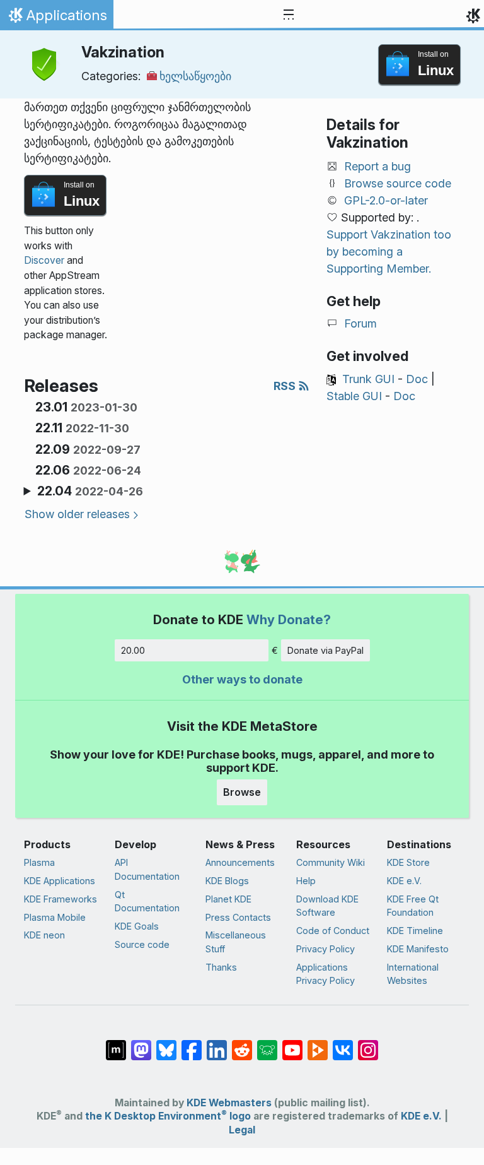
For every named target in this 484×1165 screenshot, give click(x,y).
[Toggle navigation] (289, 15)
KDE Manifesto (418, 948)
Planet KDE (228, 899)
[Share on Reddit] (242, 1044)
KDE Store (408, 862)
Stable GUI (354, 396)
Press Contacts (238, 917)
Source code (142, 944)
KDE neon (44, 935)
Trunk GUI (368, 379)
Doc (417, 379)
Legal (242, 1130)
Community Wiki (330, 862)
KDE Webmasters (229, 1103)
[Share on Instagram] (368, 1044)
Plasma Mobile (55, 917)
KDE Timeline (415, 930)
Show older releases (77, 514)
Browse (242, 792)
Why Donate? (288, 619)
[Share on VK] (343, 1044)
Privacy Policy (325, 948)
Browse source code (397, 183)
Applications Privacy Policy (325, 974)
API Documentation (147, 869)
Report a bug (377, 166)
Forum (360, 323)
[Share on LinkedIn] (217, 1044)
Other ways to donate (242, 679)
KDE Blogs (227, 880)
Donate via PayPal (325, 650)
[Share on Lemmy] (267, 1044)
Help (306, 880)
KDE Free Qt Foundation (413, 906)
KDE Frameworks (60, 899)
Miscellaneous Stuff (235, 942)
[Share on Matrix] (116, 1044)
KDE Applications (59, 880)
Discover (44, 260)
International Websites (413, 974)
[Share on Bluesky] (166, 1044)
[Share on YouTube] (292, 1044)
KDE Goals (137, 926)
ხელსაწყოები (195, 76)
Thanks (221, 967)
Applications (56, 18)
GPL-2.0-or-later (386, 200)
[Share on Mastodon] (141, 1044)
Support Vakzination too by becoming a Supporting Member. (388, 251)
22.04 (90, 491)
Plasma (39, 862)
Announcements (240, 862)
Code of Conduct (332, 930)
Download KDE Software (327, 906)
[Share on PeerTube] (318, 1044)
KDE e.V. (404, 880)
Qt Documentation (147, 901)
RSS (286, 386)
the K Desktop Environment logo (168, 1116)
